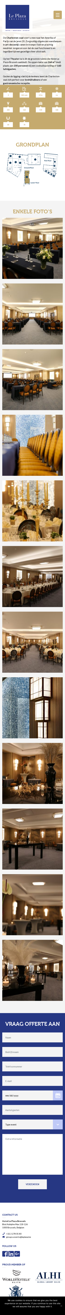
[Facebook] (5, 1255)
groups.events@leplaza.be (18, 1237)
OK (32, 1310)
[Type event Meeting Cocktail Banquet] (32, 1123)
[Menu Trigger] (58, 15)
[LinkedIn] (11, 1255)
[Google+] (17, 1255)
